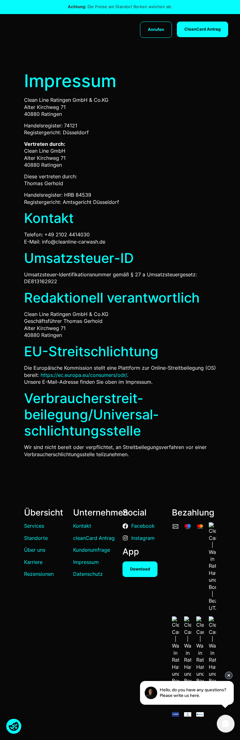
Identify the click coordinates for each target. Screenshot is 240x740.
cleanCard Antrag (94, 538)
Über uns (34, 550)
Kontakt (82, 526)
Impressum (86, 562)
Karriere (33, 562)
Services (34, 526)
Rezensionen (39, 574)
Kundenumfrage (91, 550)
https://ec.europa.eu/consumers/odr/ (84, 375)
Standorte (36, 538)
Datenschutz (88, 574)
